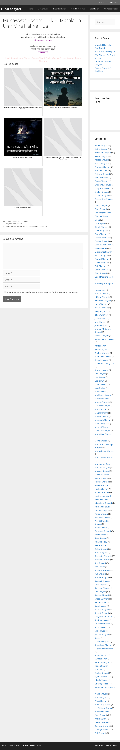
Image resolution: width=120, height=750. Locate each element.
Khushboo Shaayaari (104, 363)
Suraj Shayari (101, 655)
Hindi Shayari (11, 9)
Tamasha (99, 669)
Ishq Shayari (100, 311)
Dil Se (97, 219)
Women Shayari (102, 711)
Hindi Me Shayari (103, 300)
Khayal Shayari (102, 360)
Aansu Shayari (101, 156)
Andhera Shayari (102, 167)
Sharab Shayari (102, 613)
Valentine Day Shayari (105, 687)
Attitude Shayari (102, 174)
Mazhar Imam (101, 412)
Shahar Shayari (102, 609)
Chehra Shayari (102, 195)
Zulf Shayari (100, 733)
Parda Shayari (101, 513)
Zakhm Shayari (102, 722)
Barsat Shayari (101, 181)
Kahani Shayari (102, 335)
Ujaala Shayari (101, 680)
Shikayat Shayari (102, 623)
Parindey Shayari (103, 517)
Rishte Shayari (101, 549)
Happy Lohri (100, 290)
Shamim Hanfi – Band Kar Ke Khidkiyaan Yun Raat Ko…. (27, 226)
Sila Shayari (100, 630)
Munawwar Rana (102, 464)
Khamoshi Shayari (103, 356)
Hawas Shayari (102, 293)
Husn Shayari (101, 304)
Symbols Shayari (102, 662)
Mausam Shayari (103, 405)
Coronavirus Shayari (104, 199)
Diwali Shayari (101, 227)
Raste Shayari (101, 545)
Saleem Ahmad (102, 595)
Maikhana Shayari (103, 395)
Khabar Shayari (102, 353)
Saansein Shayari (103, 581)
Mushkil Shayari (102, 467)
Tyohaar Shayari (102, 676)
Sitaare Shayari (102, 634)
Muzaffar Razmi (102, 474)
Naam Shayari (101, 478)
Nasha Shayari (101, 489)
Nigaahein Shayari (103, 503)
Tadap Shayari (101, 665)
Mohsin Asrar (101, 440)
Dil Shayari (100, 223)
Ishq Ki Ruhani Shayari (14, 224)
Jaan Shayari (100, 318)
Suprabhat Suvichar (104, 648)
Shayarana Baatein (103, 616)
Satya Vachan (101, 602)
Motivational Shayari (104, 451)
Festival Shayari (102, 259)
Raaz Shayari (101, 538)
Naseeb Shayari (102, 485)
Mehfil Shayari (101, 423)
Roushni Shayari (102, 570)
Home (30, 9)
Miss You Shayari (103, 430)
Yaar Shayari (100, 718)
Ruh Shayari (100, 573)
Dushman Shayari (103, 244)
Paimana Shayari (103, 506)
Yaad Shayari (101, 715)
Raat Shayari (100, 534)
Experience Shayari (103, 251)
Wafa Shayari (101, 697)
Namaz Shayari (102, 481)
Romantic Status (102, 559)
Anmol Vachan (101, 170)
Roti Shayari (100, 563)
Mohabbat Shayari (78, 9)
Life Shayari (100, 377)
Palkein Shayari (102, 510)
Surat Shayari (101, 658)
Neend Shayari (23, 221)
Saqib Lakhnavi (102, 598)
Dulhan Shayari (102, 237)
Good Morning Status (104, 276)
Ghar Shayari (101, 273)
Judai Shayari (101, 325)
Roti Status (100, 566)
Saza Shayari (101, 606)
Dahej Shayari (101, 205)
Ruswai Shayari (102, 577)
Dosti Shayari (101, 230)
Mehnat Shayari (102, 427)
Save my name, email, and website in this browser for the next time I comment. (42, 292)
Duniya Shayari (102, 241)
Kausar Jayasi (101, 349)
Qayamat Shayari (103, 531)
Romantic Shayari (59, 9)
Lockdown (99, 380)
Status (98, 638)
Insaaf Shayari (101, 307)
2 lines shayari (101, 145)
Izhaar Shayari (101, 314)
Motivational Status (104, 457)
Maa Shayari (100, 391)
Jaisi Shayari (100, 322)
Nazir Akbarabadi (103, 496)
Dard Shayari (101, 209)
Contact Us (101, 2)
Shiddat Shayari (102, 620)
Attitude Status (105, 708)
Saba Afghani (101, 584)
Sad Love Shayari (102, 588)
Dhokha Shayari (102, 216)
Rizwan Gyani (101, 552)
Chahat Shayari (102, 192)
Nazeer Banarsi (102, 492)
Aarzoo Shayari (102, 159)
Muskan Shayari (102, 471)
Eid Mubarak (101, 248)
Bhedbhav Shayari (103, 184)
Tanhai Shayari (102, 673)
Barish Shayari (101, 177)
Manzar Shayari (102, 398)
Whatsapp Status (111, 9)
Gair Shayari (100, 266)
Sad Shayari (94, 9)
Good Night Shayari (104, 283)
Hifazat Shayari (102, 297)
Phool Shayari (101, 527)
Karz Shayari (100, 345)
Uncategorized (101, 683)
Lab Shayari (100, 373)
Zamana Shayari (102, 726)
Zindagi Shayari (102, 729)
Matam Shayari (102, 402)
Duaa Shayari (101, 234)
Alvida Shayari (101, 163)
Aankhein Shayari (103, 152)
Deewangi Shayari (103, 212)
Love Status (100, 388)
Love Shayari (43, 9)
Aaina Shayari (101, 149)
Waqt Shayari (101, 701)
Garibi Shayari (101, 269)
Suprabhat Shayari (103, 645)
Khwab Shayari (11, 221)
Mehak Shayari (102, 416)
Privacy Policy (113, 2)
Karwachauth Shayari (104, 339)
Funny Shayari (101, 262)
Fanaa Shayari (101, 255)
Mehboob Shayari (103, 420)
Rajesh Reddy (101, 541)
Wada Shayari (101, 693)
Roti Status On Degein (105, 51)
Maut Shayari (101, 409)
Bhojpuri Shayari (102, 188)
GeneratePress (35, 746)
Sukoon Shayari (102, 641)
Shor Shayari (100, 627)
